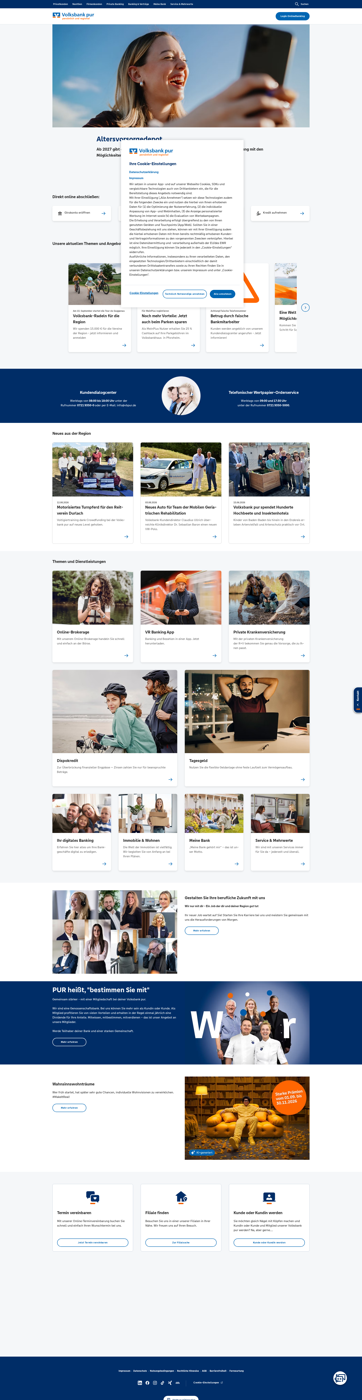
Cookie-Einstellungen (144, 293)
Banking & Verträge (138, 4)
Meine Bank (159, 4)
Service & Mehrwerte (181, 4)
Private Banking (115, 4)
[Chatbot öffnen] (340, 1378)
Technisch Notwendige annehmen (185, 294)
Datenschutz (140, 1370)
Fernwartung (236, 1370)
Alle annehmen (222, 294)
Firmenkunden (94, 4)
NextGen (77, 4)
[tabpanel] (99, 308)
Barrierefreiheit (218, 1370)
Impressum (124, 1370)
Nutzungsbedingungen (162, 1370)
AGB (204, 1370)
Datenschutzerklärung (144, 172)
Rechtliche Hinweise (188, 1370)
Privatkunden (60, 4)
